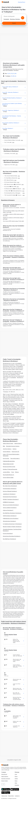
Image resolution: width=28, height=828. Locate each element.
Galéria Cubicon (18, 443)
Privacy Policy (11, 795)
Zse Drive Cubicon (7, 448)
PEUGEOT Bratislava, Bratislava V (11, 499)
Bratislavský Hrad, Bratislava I (10, 496)
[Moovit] (5, 2)
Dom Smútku (6, 458)
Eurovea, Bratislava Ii (8, 533)
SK (3, 784)
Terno (12, 472)
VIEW (22, 140)
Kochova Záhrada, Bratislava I (10, 491)
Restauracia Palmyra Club (9, 466)
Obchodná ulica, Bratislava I (9, 521)
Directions (17, 785)
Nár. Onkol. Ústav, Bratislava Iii (10, 485)
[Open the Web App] (5, 792)
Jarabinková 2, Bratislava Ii (9, 494)
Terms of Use (4, 795)
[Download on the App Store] (14, 789)
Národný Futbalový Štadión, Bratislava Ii (12, 526)
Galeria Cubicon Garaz (8, 443)
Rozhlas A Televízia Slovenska (10, 469)
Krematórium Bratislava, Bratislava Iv (11, 536)
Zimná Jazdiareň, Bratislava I (9, 507)
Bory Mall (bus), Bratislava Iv (9, 539)
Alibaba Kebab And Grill (8, 463)
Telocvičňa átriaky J (15, 458)
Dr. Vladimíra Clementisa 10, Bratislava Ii (12, 523)
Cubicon (14, 448)
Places (16, 776)
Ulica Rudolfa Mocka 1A (8, 474)
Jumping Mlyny (6, 472)
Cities (16, 783)
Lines (16, 774)
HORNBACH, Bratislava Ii (8, 502)
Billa (4, 446)
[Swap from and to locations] (22, 17)
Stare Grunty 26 (15, 451)
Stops (16, 780)
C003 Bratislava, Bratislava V (9, 515)
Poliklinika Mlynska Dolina (9, 461)
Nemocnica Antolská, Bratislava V (11, 504)
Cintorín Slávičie (6, 451)
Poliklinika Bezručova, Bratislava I (10, 518)
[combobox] (14, 17)
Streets (16, 778)
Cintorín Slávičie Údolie (8, 477)
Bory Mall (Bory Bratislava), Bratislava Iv (12, 513)
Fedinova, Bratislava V (8, 510)
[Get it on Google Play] (5, 789)
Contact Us (17, 795)
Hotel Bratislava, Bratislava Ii (9, 488)
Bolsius (17, 472)
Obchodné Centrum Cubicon (12, 446)
